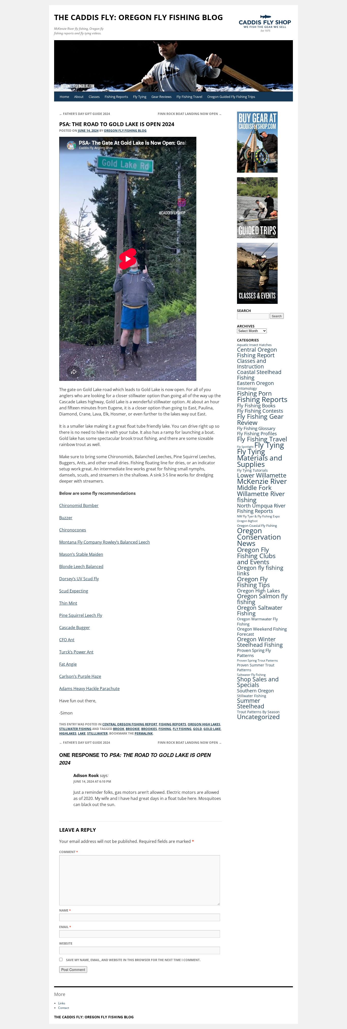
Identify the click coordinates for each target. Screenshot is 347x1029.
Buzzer (65, 517)
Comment (68, 852)
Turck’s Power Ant (76, 652)
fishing (165, 729)
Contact (63, 1008)
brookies (149, 729)
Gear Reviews (161, 96)
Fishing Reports (116, 96)
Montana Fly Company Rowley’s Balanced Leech (104, 542)
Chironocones (72, 530)
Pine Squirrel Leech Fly (80, 615)
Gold (197, 729)
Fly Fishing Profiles (257, 433)
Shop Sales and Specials (258, 682)
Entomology (247, 388)
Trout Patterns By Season (258, 711)
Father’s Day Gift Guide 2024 (84, 114)
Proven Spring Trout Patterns (257, 660)
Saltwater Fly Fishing (251, 675)
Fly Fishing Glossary (256, 428)
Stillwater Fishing (75, 729)
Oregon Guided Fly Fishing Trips (231, 96)
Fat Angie (68, 664)
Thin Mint (68, 603)
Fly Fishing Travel (189, 96)
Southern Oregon (255, 691)
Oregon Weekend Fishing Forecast (262, 631)
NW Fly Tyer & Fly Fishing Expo (258, 516)
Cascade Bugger (74, 627)
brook (118, 729)
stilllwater (97, 733)
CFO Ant (66, 640)
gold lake (212, 729)
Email (65, 927)
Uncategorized (258, 716)
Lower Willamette (261, 475)
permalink (144, 733)
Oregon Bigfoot (247, 521)
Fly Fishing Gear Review (260, 419)
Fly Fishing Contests (260, 410)
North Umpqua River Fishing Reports (261, 508)
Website (65, 943)
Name (65, 910)
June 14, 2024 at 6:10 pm (92, 781)
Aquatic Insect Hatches (254, 344)
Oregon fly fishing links (260, 570)
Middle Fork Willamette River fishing (261, 493)
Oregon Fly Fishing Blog (125, 130)
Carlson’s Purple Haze (80, 676)
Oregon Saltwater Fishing (259, 610)
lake (82, 733)
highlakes (67, 733)
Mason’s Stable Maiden (81, 554)
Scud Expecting (73, 591)
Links (61, 1003)
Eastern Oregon (255, 383)
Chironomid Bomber (79, 505)
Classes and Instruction (251, 363)
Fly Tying (139, 96)
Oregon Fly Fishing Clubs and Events (256, 555)
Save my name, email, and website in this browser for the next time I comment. (133, 960)
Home (64, 96)
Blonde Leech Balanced (81, 566)
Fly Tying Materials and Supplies (259, 457)
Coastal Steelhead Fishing (259, 374)
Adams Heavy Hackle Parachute (89, 688)
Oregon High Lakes (204, 724)
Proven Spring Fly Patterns (254, 652)
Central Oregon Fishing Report (129, 724)
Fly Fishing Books (256, 405)
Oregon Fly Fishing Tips (253, 582)
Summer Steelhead (250, 703)
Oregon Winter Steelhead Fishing (260, 641)
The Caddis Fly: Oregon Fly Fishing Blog (138, 17)
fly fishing (182, 729)
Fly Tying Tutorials (252, 470)
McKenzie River (262, 481)
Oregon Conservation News (259, 537)
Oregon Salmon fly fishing (262, 599)
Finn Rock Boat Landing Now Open (190, 114)
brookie (133, 729)
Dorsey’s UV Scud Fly (79, 578)
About (79, 96)
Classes (94, 96)
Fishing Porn (254, 393)
